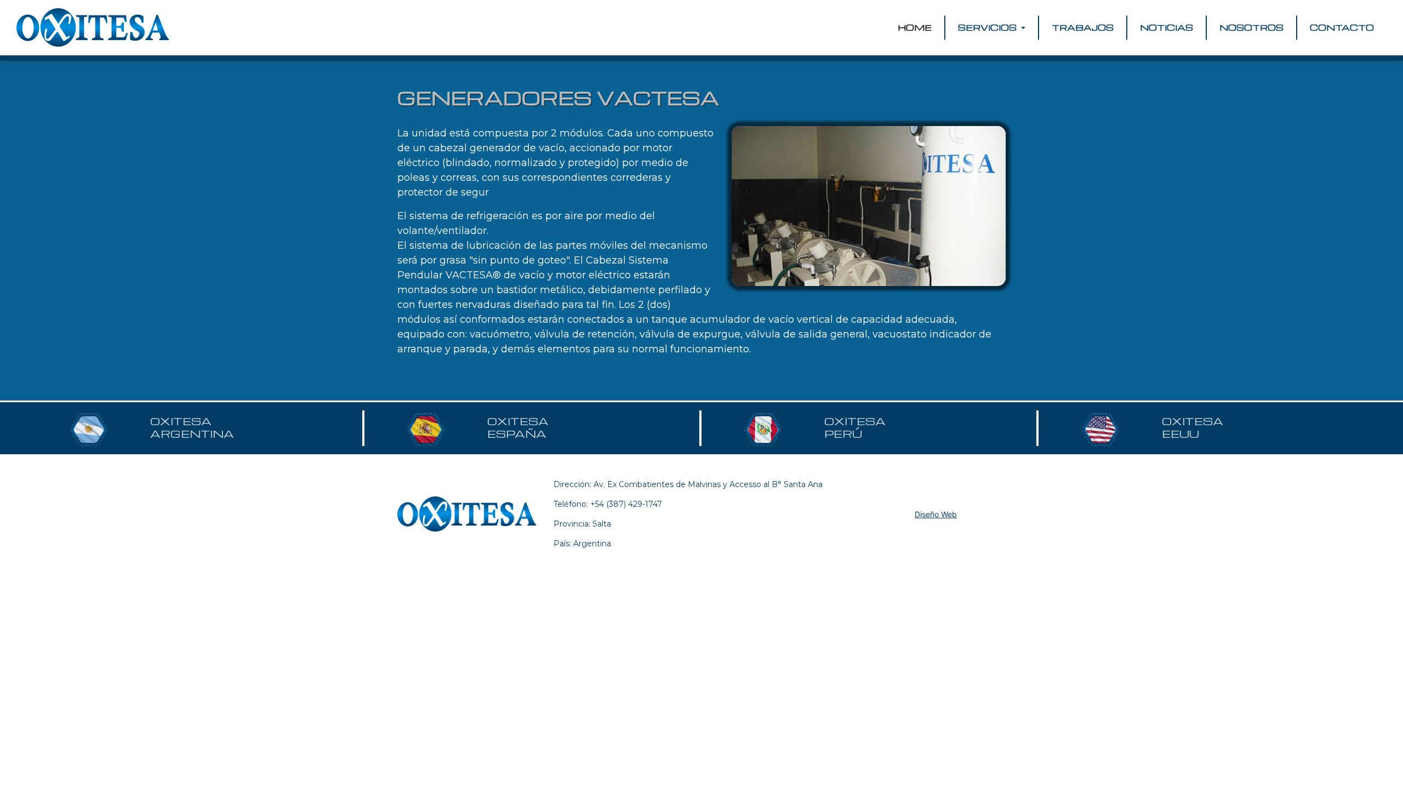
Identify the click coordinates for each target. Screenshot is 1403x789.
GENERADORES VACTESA (558, 97)
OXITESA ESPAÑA (518, 427)
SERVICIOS (988, 27)
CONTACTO (1342, 27)
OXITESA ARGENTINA (192, 427)
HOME (917, 27)
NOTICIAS (1166, 27)
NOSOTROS (1251, 27)
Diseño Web (936, 514)
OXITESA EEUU (1192, 427)
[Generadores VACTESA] (869, 206)
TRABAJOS (1083, 27)
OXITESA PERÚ (855, 427)
